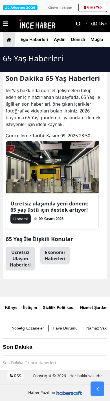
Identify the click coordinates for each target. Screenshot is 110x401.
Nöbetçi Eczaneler (28, 328)
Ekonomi (55, 255)
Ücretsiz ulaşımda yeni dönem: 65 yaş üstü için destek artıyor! (49, 206)
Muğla (97, 39)
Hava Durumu (65, 328)
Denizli (78, 39)
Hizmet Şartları (94, 307)
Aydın (59, 39)
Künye (53, 7)
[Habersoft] (69, 392)
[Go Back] (97, 389)
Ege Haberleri (34, 39)
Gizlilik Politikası (58, 307)
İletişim (66, 7)
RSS (17, 375)
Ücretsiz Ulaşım (20, 258)
